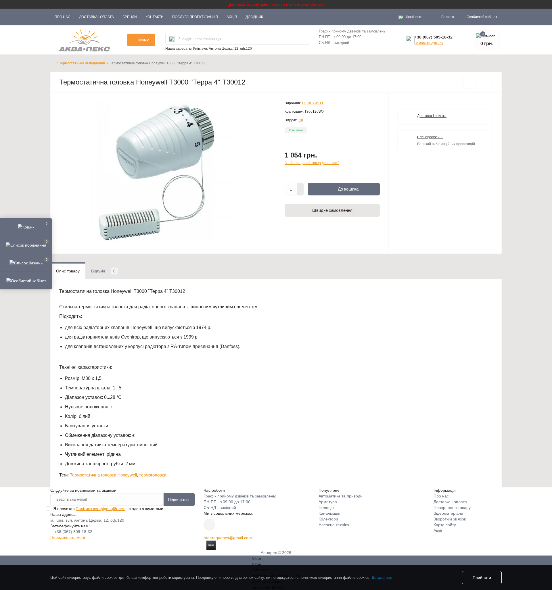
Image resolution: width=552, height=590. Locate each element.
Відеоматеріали (448, 513)
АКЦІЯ (232, 17)
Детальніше (382, 577)
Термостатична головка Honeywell (103, 474)
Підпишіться (179, 499)
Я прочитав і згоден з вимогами (108, 508)
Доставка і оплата (96, 17)
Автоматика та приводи (341, 496)
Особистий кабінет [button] (482, 17)
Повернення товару (452, 507)
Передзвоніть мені (67, 537)
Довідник (254, 17)
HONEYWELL (313, 103)
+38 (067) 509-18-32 (434, 37)
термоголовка (152, 474)
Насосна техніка (334, 524)
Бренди (129, 17)
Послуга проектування (195, 17)
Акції (438, 530)
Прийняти (482, 577)
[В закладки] (469, 82)
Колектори (328, 519)
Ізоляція (326, 507)
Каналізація (329, 513)
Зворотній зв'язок (450, 519)
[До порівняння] (486, 82)
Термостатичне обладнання (82, 63)
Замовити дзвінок (429, 43)
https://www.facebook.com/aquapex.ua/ (209, 525)
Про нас (62, 17)
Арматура (328, 501)
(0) (301, 120)
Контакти (154, 17)
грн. (444, 17)
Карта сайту (445, 524)
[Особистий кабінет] (26, 280)
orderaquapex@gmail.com (228, 537)
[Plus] (300, 186)
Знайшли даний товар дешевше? (312, 163)
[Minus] (300, 192)
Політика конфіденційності (100, 508)
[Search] (171, 39)
